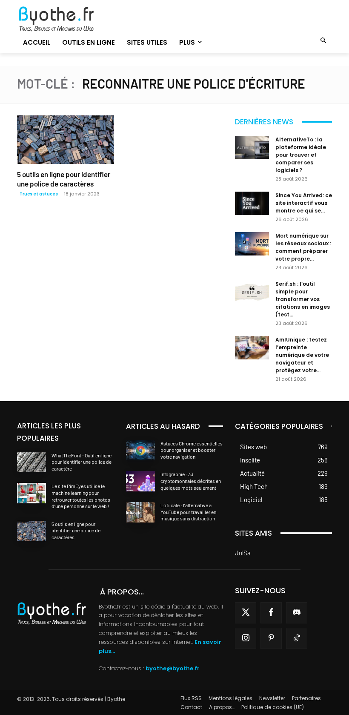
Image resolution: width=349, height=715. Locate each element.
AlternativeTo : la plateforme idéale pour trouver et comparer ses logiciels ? (300, 155)
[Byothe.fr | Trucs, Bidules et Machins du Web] (65, 19)
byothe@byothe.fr (173, 668)
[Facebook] (271, 612)
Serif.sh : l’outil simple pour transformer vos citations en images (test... (302, 299)
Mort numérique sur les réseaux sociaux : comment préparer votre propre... (303, 247)
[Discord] (296, 612)
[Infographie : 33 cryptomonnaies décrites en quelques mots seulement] (140, 481)
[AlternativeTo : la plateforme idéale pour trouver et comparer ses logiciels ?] (252, 147)
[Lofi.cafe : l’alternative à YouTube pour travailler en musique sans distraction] (140, 512)
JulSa (243, 553)
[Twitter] (245, 612)
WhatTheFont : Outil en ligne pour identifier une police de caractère (81, 461)
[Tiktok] (296, 638)
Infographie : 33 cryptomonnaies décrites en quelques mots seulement (190, 480)
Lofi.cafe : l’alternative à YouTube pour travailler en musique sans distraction (188, 511)
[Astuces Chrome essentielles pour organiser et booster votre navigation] (140, 450)
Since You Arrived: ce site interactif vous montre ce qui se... (303, 203)
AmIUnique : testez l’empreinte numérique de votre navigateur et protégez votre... (302, 355)
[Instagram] (245, 638)
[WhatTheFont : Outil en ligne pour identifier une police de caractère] (31, 462)
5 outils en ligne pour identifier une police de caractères (75, 530)
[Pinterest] (271, 638)
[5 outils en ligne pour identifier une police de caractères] (65, 139)
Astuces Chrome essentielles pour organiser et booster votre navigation (191, 449)
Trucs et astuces (39, 194)
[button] (323, 41)
